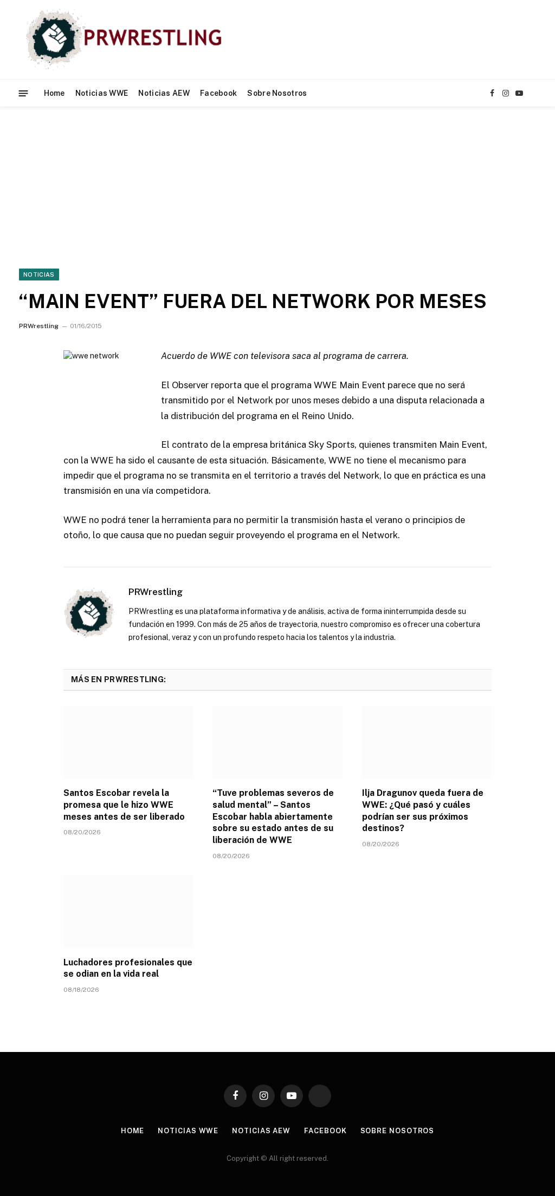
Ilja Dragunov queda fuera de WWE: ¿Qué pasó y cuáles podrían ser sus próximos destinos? (422, 810)
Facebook (218, 93)
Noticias (39, 274)
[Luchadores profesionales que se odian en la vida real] (128, 911)
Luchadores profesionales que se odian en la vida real (127, 968)
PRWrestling (39, 326)
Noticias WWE (101, 93)
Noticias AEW (163, 93)
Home (54, 93)
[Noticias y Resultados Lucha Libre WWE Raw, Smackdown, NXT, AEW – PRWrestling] (126, 39)
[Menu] (23, 93)
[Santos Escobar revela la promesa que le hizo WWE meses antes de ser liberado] (128, 742)
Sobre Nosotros (277, 93)
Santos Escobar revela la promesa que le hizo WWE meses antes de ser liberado (124, 805)
